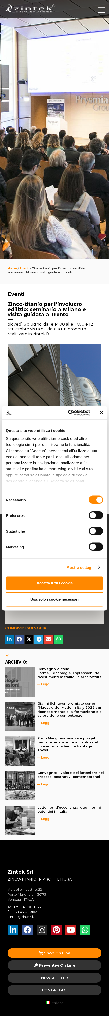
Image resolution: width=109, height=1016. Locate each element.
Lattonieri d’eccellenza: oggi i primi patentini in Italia (69, 809)
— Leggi (43, 684)
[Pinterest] (56, 930)
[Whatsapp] (85, 930)
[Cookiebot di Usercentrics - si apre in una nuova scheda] (68, 412)
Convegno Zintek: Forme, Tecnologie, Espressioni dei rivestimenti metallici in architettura (69, 673)
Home (12, 268)
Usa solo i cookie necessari (54, 599)
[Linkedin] (13, 930)
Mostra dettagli (80, 567)
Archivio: (16, 662)
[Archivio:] (7, 656)
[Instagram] (42, 930)
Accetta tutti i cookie (55, 583)
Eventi (16, 294)
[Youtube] (70, 930)
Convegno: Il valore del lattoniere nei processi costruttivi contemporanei (70, 775)
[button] (9, 639)
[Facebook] (27, 930)
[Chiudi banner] (101, 412)
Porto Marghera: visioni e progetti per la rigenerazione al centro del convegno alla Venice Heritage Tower (67, 744)
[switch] (96, 515)
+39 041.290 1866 (27, 907)
